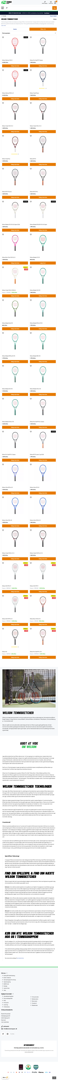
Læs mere (3, 25)
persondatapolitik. (29, 1052)
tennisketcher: (20, 958)
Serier (15, 29)
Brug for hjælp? (53, 16)
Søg (55, 8)
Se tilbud (46, 13)
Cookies (12, 1033)
